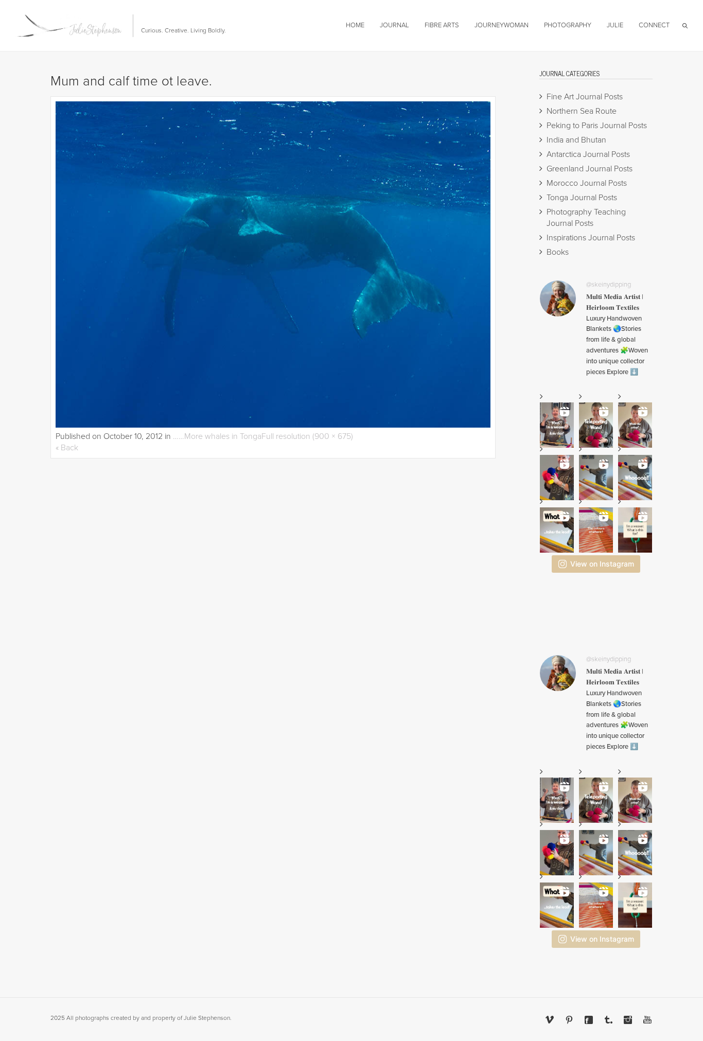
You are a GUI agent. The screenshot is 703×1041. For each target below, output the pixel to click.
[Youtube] (647, 1020)
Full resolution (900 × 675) (307, 436)
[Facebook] (589, 1020)
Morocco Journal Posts (587, 183)
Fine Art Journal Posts (585, 97)
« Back (67, 448)
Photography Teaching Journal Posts (586, 217)
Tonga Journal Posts (582, 197)
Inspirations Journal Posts (591, 238)
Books (558, 252)
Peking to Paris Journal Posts (597, 125)
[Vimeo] (549, 1020)
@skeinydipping (608, 284)
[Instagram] (628, 1020)
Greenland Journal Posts (589, 169)
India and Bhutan (576, 140)
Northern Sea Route (582, 111)
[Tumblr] (608, 1020)
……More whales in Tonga (217, 436)
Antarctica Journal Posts (588, 154)
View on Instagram (602, 563)
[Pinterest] (569, 1020)
